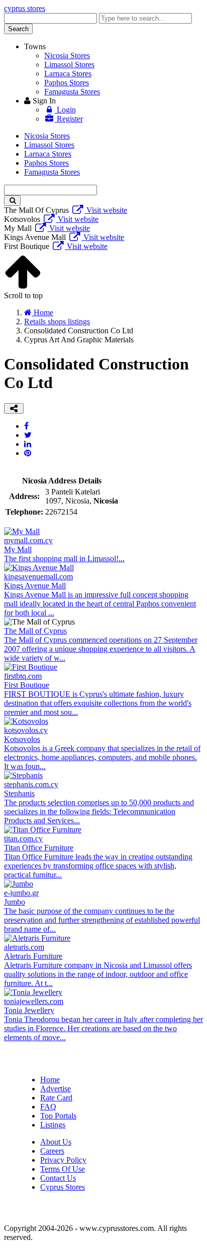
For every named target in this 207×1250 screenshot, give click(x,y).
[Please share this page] (14, 408)
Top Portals (58, 1115)
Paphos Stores (66, 82)
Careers (52, 1151)
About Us (55, 1142)
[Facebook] (26, 426)
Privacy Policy (63, 1160)
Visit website (105, 210)
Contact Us (58, 1178)
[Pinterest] (27, 453)
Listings (52, 1124)
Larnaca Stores (67, 73)
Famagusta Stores (72, 91)
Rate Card (56, 1097)
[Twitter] (28, 435)
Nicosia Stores (67, 55)
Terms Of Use (62, 1169)
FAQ (48, 1106)
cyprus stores (24, 8)
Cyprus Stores (62, 1187)
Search (18, 29)
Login (65, 109)
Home (50, 1079)
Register (69, 118)
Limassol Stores (69, 64)
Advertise (55, 1088)
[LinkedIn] (27, 444)
